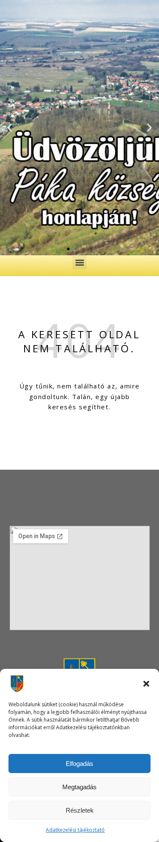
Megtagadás (79, 787)
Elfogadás (79, 763)
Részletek (80, 810)
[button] (146, 683)
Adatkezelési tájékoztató (75, 829)
